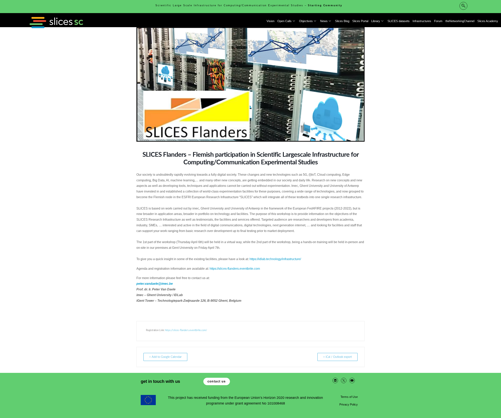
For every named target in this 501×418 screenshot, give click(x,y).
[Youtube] (352, 380)
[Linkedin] (335, 380)
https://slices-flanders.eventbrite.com (235, 268)
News (324, 21)
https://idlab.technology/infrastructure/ (275, 259)
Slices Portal (360, 21)
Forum (438, 21)
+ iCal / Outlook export (337, 356)
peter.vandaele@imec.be (154, 283)
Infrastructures (422, 21)
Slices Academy (487, 21)
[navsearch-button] (463, 6)
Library (375, 21)
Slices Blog (342, 21)
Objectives (306, 21)
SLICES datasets (398, 21)
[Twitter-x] (343, 380)
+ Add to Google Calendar (165, 356)
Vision (270, 21)
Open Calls (284, 21)
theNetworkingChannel (459, 21)
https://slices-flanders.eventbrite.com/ (186, 330)
